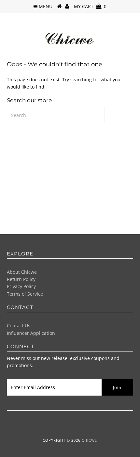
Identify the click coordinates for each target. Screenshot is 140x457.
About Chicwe (22, 272)
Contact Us (18, 325)
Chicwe (89, 440)
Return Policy (21, 279)
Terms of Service (25, 294)
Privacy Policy (21, 286)
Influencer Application (31, 333)
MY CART (90, 6)
